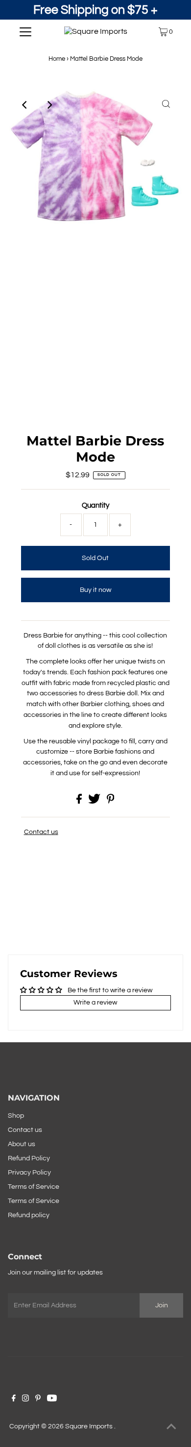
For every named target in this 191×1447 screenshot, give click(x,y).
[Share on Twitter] (95, 801)
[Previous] (25, 105)
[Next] (49, 105)
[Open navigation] (25, 32)
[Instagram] (25, 1399)
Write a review (95, 1002)
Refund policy (28, 1215)
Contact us (41, 832)
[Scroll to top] (171, 1427)
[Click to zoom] (166, 105)
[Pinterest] (38, 1399)
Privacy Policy (29, 1172)
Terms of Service (33, 1186)
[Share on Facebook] (79, 801)
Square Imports (89, 1426)
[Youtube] (52, 1399)
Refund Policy (29, 1158)
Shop (16, 1115)
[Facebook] (13, 1399)
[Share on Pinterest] (111, 801)
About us (21, 1144)
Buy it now (95, 590)
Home (56, 58)
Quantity (95, 505)
